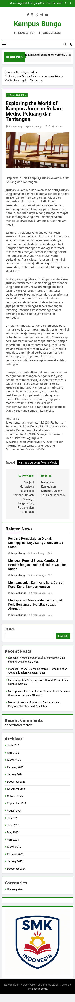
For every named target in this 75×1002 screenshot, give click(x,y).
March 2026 (14, 760)
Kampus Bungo (37, 24)
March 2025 (14, 846)
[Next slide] (70, 3)
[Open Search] (64, 44)
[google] (41, 15)
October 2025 (15, 796)
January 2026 (14, 774)
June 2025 (13, 825)
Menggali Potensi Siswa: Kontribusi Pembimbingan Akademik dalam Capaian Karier (37, 565)
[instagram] (32, 15)
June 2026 (13, 745)
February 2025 (15, 854)
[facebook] (28, 15)
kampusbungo (16, 126)
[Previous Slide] (65, 3)
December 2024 (16, 868)
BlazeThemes (39, 988)
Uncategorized (16, 95)
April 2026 (13, 752)
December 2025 (16, 781)
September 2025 (16, 803)
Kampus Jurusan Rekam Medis (38, 462)
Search (10, 629)
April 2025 (13, 839)
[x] (36, 15)
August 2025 (14, 810)
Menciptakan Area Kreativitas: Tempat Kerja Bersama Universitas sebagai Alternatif (35, 604)
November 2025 (16, 789)
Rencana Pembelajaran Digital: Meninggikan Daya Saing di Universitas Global (35, 543)
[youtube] (46, 15)
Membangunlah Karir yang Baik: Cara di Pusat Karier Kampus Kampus (36, 3)
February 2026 (15, 767)
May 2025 (12, 832)
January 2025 (14, 861)
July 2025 (12, 818)
